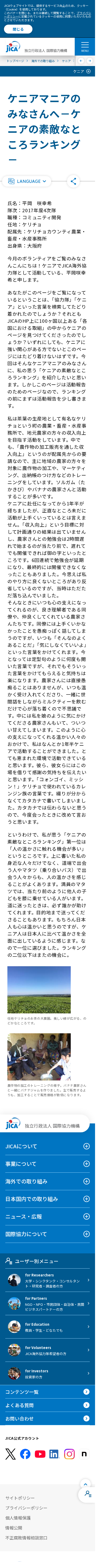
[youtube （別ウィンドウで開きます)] (40, 1454)
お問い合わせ (19, 1418)
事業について (21, 1163)
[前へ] (81, 61)
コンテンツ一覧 (22, 1391)
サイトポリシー (20, 1498)
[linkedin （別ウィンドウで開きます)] (54, 1454)
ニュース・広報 (23, 1216)
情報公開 (13, 1528)
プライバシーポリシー (26, 1508)
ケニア (78, 71)
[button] (26, 181)
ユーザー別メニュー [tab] (36, 1261)
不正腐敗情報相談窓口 (26, 1537)
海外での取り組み (26, 1181)
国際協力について (26, 1234)
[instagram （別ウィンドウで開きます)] (69, 1454)
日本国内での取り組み (31, 1199)
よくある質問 (19, 1405)
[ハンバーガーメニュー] (85, 44)
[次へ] (90, 61)
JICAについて (21, 1146)
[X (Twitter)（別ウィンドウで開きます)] (10, 1454)
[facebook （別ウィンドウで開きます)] (25, 1454)
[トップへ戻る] (85, 1484)
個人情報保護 (18, 1518)
